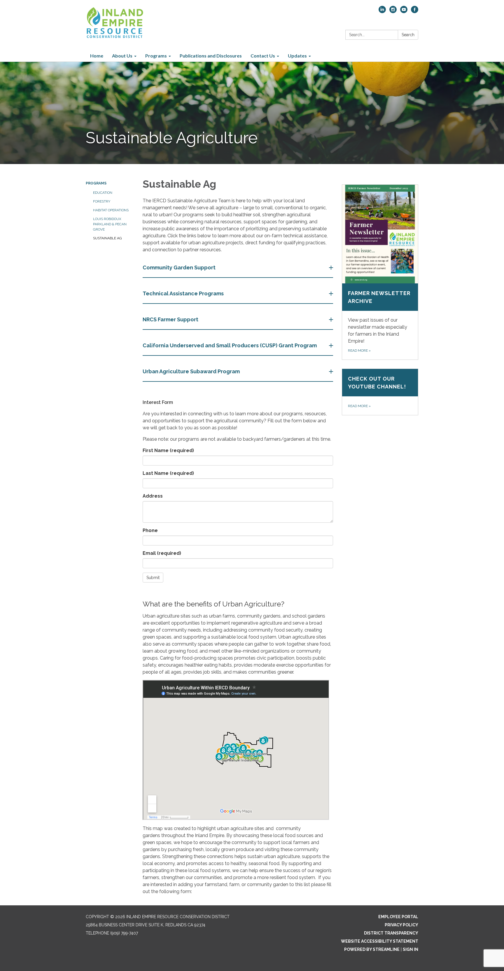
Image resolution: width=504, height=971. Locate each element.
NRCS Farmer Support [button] (170, 319)
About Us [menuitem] (122, 55)
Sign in (410, 949)
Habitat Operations (111, 210)
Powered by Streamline (372, 949)
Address (153, 496)
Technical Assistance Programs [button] (183, 293)
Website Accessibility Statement (379, 941)
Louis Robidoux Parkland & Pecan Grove (110, 224)
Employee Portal (398, 916)
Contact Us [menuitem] (263, 55)
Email (162, 553)
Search (408, 34)
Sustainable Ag (107, 238)
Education (102, 193)
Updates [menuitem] (297, 55)
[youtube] (403, 11)
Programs (96, 183)
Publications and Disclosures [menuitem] (211, 55)
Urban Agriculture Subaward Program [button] (191, 371)
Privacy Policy (401, 925)
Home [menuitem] (96, 55)
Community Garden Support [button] (179, 267)
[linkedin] (382, 11)
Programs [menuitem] (156, 55)
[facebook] (414, 11)
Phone (150, 530)
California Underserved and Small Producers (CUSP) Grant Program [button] (230, 345)
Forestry (101, 201)
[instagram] (393, 11)
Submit (153, 577)
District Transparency (391, 933)
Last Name (168, 473)
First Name (168, 450)
